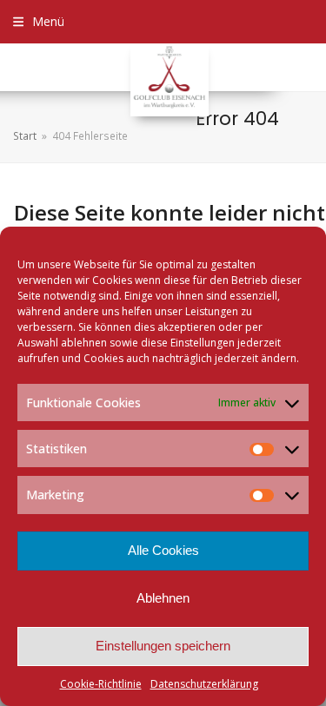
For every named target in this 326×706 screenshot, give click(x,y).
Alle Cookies (163, 550)
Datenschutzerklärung (204, 683)
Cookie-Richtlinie (101, 683)
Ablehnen (163, 598)
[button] (38, 21)
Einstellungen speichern (163, 645)
